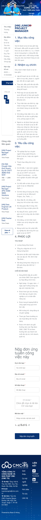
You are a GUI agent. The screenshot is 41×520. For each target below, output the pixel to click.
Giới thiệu (33, 6)
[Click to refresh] (21, 425)
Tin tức (32, 43)
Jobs (33, 25)
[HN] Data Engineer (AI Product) (6, 206)
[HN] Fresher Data (7, 219)
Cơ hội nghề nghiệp (32, 15)
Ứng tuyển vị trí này (9, 83)
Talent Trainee (32, 34)
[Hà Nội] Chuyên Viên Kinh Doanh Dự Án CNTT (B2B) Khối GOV (7, 169)
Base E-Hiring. (15, 512)
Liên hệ (32, 50)
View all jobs (7, 231)
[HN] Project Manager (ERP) (6, 152)
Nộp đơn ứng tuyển (27, 436)
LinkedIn (35, 482)
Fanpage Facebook (35, 475)
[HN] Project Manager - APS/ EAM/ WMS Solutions (6, 190)
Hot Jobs (25, 489)
